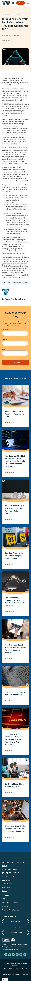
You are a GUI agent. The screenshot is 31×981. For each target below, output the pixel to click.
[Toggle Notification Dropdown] (13, 3)
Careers (4, 891)
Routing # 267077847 (9, 876)
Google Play (16, 927)
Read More (8, 422)
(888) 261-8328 (10, 872)
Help (3, 898)
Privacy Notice (8, 969)
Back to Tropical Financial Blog (12, 14)
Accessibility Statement (21, 974)
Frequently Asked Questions (10, 910)
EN (5, 979)
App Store (16, 921)
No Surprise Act (8, 974)
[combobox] (5, 979)
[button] (4, 282)
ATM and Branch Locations (10, 902)
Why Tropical (6, 887)
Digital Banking (7, 883)
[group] (15, 282)
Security (16, 969)
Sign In (21, 3)
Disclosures (23, 969)
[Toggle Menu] (27, 3)
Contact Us (5, 906)
